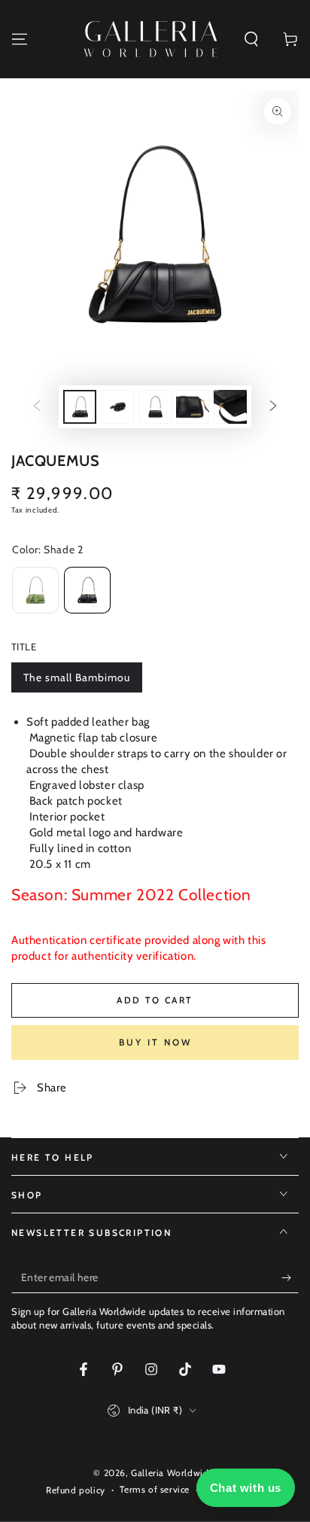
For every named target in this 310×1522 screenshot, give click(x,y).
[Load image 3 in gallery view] (155, 407)
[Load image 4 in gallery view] (192, 407)
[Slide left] (36, 407)
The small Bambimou (76, 682)
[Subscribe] (290, 1278)
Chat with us (245, 1487)
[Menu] (19, 39)
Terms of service (155, 1489)
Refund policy (75, 1490)
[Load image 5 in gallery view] (230, 407)
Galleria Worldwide (172, 1472)
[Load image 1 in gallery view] (79, 407)
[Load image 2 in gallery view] (117, 407)
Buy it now (155, 1042)
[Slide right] (273, 407)
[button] (251, 39)
